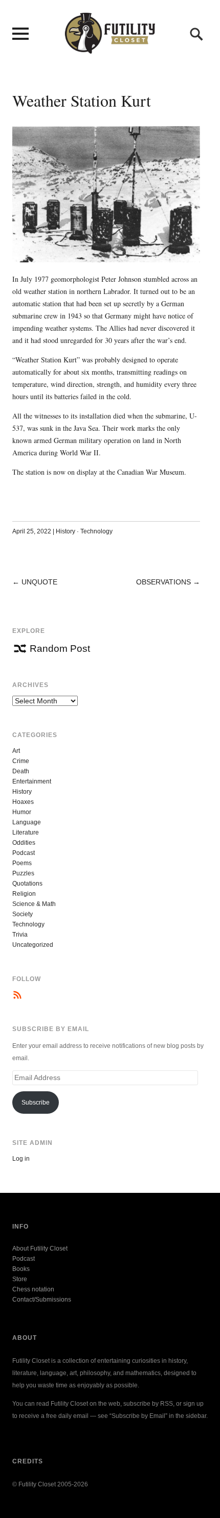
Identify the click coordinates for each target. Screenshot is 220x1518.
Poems (22, 863)
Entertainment (31, 781)
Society (22, 914)
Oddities (23, 842)
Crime (20, 761)
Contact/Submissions (41, 1299)
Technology (96, 531)
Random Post (60, 648)
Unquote (39, 582)
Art (16, 750)
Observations (163, 582)
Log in (21, 1158)
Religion (24, 893)
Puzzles (23, 873)
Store (19, 1279)
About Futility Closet (40, 1248)
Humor (21, 812)
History (65, 531)
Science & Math (34, 904)
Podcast (23, 852)
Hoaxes (23, 801)
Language (26, 822)
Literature (25, 832)
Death (20, 771)
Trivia (20, 934)
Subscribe (35, 1102)
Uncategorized (32, 944)
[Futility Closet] (110, 48)
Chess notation (33, 1289)
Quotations (27, 883)
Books (21, 1268)
